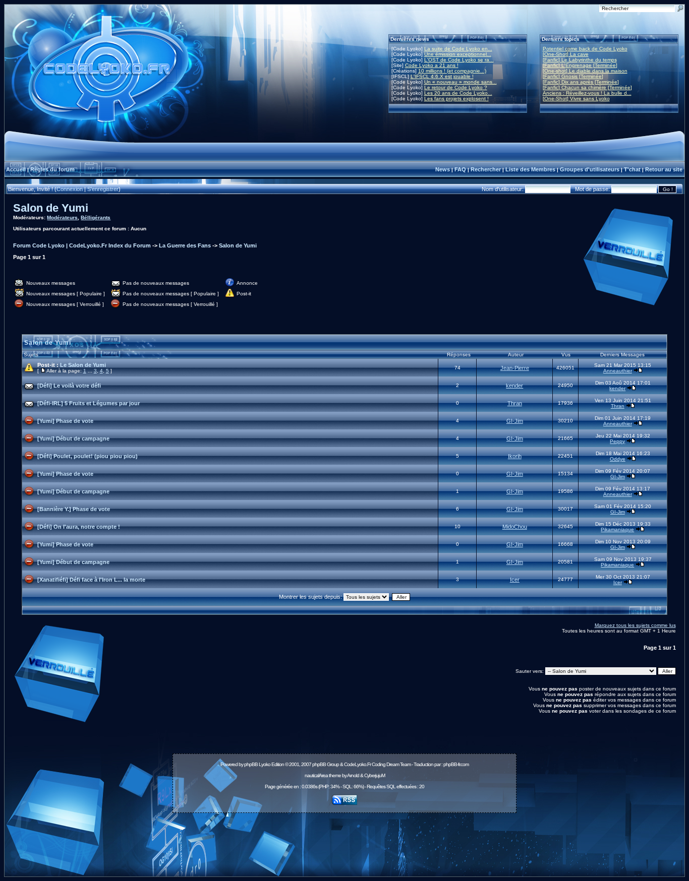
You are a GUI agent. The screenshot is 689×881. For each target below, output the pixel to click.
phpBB (251, 764)
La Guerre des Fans (185, 245)
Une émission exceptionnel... (457, 54)
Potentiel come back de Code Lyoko (585, 48)
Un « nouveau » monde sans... (460, 82)
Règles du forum (52, 169)
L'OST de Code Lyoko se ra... (459, 59)
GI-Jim (514, 421)
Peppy (617, 441)
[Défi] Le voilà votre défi (69, 386)
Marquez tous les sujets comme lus (635, 625)
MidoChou (514, 527)
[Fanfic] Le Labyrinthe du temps (580, 59)
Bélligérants (95, 217)
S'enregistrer (103, 189)
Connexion (69, 189)
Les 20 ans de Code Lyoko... (458, 93)
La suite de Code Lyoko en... (458, 48)
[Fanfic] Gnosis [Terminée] (573, 76)
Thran (514, 403)
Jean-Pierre (514, 368)
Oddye (617, 459)
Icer (515, 580)
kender (514, 386)
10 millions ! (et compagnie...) (452, 71)
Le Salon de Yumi (83, 365)
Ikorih (515, 456)
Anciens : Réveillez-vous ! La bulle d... (587, 93)
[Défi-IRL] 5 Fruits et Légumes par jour (88, 403)
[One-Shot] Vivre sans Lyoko (576, 98)
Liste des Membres (530, 169)
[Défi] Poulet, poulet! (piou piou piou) (87, 456)
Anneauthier (617, 370)
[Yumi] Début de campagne (73, 438)
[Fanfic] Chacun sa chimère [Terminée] (587, 87)
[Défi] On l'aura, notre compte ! (78, 527)
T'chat (632, 169)
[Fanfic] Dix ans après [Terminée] (581, 82)
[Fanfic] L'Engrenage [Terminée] (580, 65)
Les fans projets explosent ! (456, 98)
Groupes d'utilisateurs (589, 169)
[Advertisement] (344, 839)
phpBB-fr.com (456, 764)
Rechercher (486, 169)
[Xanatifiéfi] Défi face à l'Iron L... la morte (91, 580)
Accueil (16, 169)
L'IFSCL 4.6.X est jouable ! (442, 76)
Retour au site (663, 169)
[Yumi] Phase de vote (65, 421)
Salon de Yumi (50, 208)
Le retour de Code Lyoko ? (455, 87)
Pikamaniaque (617, 529)
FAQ (460, 169)
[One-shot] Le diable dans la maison (585, 71)
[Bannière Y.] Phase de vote (73, 509)
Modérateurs (62, 217)
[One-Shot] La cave (566, 54)
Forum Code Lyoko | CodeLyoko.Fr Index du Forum (82, 245)
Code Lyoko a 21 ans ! (431, 65)
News (442, 169)
